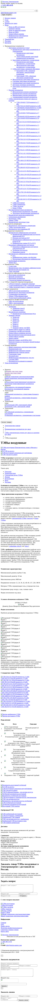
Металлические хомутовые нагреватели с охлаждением (25, 66)
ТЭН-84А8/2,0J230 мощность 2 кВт (28, 116)
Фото (6, 480)
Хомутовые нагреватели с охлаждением (26, 60)
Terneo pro (16, 317)
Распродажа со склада (16, 37)
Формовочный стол (15, 349)
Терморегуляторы (14, 28)
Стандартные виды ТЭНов (14, 475)
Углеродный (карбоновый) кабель (20, 298)
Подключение (9, 478)
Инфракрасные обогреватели (18, 35)
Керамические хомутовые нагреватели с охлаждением (25, 62)
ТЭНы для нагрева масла (17, 227)
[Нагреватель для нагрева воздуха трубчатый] (16, 801)
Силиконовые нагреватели (17, 294)
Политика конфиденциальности (11, 928)
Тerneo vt (15, 322)
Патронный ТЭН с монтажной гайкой (17, 406)
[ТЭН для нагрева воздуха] (10, 799)
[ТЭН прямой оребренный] (10, 822)
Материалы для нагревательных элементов (19, 305)
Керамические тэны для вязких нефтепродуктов (25, 268)
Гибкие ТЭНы (13, 220)
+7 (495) (7, 5)
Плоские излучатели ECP (21, 238)
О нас (6, 20)
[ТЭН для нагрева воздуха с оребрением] (15, 819)
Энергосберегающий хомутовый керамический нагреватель (27, 57)
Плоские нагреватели (16, 90)
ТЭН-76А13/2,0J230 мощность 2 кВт (28, 106)
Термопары (12, 306)
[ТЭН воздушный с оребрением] (12, 815)
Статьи (7, 21)
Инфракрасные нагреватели (14, 231)
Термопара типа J (18, 310)
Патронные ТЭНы (15, 218)
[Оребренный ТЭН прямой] (10, 817)
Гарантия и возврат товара (9, 929)
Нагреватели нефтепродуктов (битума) (18, 273)
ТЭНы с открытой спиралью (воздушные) (19, 282)
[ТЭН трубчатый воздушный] (11, 803)
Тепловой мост (14, 356)
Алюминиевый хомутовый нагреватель (26, 83)
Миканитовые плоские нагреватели (24, 95)
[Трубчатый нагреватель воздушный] (13, 794)
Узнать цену (5, 468)
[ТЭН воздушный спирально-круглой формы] (16, 453)
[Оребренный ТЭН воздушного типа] (13, 821)
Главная (3, 922)
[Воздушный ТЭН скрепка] (10, 806)
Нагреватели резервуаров (13, 224)
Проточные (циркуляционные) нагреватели (19, 384)
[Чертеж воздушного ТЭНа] (10, 716)
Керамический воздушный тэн (19, 269)
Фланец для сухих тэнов (13, 373)
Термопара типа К (19, 308)
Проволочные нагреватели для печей (25, 211)
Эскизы (7, 477)
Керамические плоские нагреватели (24, 93)
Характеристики (10, 473)
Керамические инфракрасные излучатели (22, 232)
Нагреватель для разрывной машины (17, 389)
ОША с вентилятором (16, 303)
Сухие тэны (13, 266)
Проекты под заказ (11, 23)
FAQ (2, 924)
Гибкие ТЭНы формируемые (18, 296)
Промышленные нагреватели (14, 46)
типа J (27, 546)
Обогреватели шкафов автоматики (16, 299)
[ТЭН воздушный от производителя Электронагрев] (18, 797)
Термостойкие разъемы (16, 34)
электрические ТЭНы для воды (22, 518)
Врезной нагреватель (16, 276)
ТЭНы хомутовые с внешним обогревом (26, 69)
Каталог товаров (10, 18)
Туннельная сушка (15, 354)
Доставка (8, 41)
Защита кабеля (13, 338)
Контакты (8, 43)
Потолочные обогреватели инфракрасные (26, 259)
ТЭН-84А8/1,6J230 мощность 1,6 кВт (28, 107)
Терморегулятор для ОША (21, 328)
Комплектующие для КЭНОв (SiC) (20, 340)
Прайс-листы (5, 926)
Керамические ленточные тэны (19, 222)
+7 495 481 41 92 (6, 941)
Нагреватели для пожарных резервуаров (22, 225)
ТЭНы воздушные (19, 203)
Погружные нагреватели (17, 275)
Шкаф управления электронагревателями (22, 347)
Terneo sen (16, 321)
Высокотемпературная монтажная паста (22, 335)
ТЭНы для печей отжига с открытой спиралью (24, 287)
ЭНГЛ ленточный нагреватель (19, 291)
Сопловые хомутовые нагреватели (24, 81)
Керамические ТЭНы (12, 264)
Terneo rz (15, 324)
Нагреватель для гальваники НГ (19, 229)
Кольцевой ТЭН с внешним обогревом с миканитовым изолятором (25, 72)
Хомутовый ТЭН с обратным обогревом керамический (26, 77)
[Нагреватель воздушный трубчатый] (21, 449)
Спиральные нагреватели (17, 217)
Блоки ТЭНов (17, 208)
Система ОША (14, 359)
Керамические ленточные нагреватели (21, 292)
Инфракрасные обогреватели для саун (21, 357)
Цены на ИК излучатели (17, 27)
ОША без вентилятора (16, 301)
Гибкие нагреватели (11, 289)
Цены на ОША (14, 32)
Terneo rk (15, 326)
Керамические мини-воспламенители (21, 215)
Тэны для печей (14, 271)
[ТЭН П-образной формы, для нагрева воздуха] (17, 792)
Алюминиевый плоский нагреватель (25, 97)
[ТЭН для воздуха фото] (9, 454)
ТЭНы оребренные (19, 204)
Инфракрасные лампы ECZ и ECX (24, 243)
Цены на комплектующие (17, 30)
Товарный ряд (9, 39)
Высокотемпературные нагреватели (21, 210)
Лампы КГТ (13, 262)
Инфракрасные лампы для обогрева (24, 257)
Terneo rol (16, 319)
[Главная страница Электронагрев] (10, 1)
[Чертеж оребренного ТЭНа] (10, 714)
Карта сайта (5, 931)
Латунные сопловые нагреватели (24, 85)
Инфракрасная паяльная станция (19, 350)
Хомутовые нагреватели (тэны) (19, 48)
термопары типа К (15, 546)
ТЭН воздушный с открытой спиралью (22, 284)
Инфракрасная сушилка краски (19, 352)
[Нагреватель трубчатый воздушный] (13, 795)
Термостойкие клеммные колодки (20, 333)
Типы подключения (11, 363)
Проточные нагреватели (17, 278)
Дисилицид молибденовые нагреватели (26, 213)
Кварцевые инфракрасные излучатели (21, 245)
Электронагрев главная (12, 425)
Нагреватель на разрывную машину (21, 361)
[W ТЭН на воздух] (7, 451)
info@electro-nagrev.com (8, 12)
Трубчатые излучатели (20, 250)
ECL (14, 255)
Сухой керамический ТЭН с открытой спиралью (25, 285)
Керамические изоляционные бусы (24, 313)
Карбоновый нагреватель (17, 261)
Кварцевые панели (19, 252)
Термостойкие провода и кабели (19, 329)
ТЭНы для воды (18, 206)
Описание (8, 471)
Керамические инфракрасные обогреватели (23, 254)
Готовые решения (10, 345)
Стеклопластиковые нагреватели (20, 280)
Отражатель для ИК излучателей (19, 331)
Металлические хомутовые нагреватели (26, 79)
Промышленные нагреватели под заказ (18, 429)
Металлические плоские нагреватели (25, 92)
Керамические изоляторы (17, 312)
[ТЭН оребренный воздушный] (11, 814)
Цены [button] (6, 25)
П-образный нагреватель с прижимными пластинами (22, 415)
